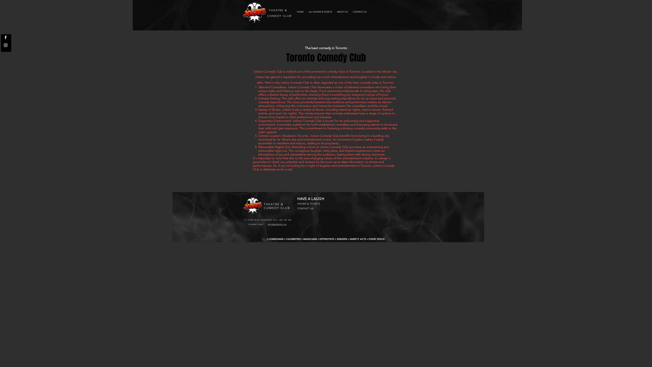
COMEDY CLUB (279, 16)
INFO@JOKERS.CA (277, 224)
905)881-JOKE (256, 224)
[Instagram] (5, 45)
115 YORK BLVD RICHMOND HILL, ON (263, 220)
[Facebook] (5, 37)
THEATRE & (278, 10)
